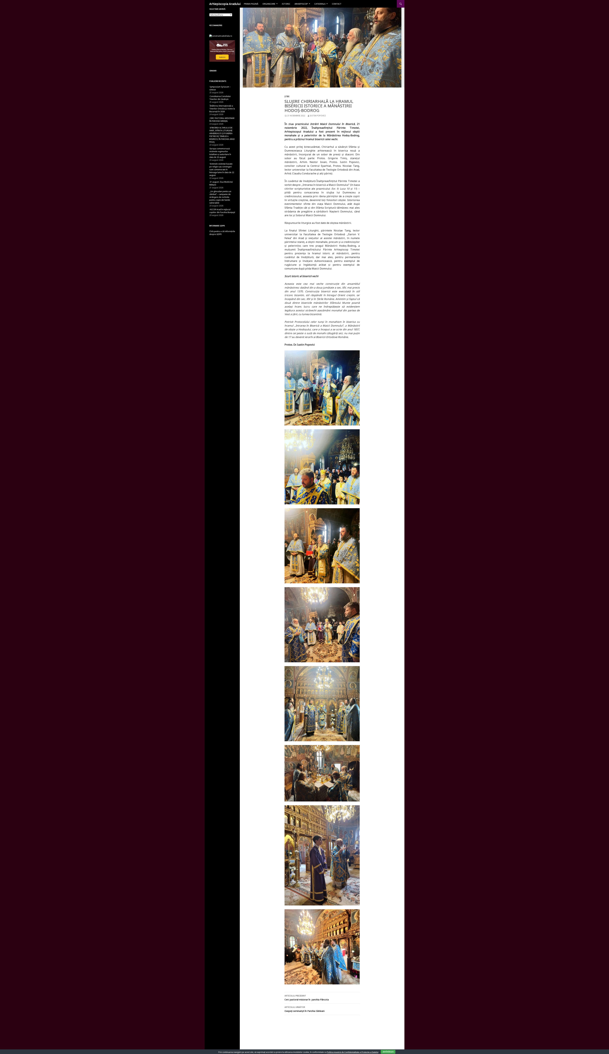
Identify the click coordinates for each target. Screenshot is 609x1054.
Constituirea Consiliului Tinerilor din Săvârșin (220, 98)
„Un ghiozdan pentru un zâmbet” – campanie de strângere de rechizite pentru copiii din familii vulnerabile (220, 197)
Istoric (286, 3)
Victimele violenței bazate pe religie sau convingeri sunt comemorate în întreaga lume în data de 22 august (221, 169)
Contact (336, 3)
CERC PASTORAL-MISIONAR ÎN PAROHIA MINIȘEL (221, 119)
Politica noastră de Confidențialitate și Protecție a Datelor (352, 1052)
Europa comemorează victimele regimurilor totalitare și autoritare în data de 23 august (220, 153)
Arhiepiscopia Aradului (225, 4)
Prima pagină (251, 3)
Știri (287, 96)
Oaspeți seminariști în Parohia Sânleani (304, 1009)
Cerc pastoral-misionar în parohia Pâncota (307, 997)
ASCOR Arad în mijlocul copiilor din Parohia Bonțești (222, 211)
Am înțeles (388, 1052)
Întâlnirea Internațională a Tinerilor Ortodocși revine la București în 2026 (222, 108)
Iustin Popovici (318, 115)
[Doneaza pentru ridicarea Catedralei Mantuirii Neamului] (220, 35)
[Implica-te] (222, 50)
